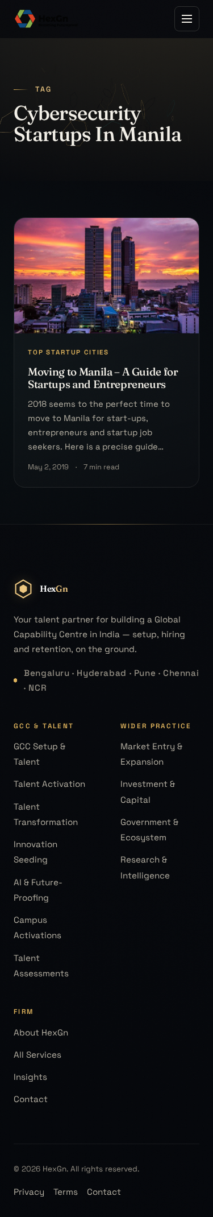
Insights (30, 1076)
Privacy (29, 1191)
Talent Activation (49, 783)
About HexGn (41, 1032)
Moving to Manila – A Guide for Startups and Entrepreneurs (103, 378)
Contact (31, 1099)
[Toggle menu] (186, 18)
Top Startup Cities (68, 352)
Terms (65, 1191)
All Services (37, 1054)
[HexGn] (47, 18)
